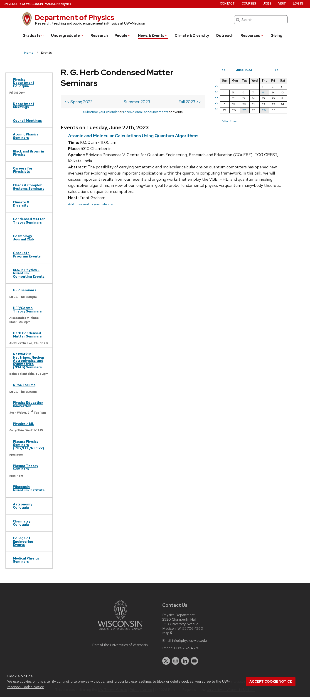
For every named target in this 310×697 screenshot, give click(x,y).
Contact (227, 3)
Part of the (120, 645)
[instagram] (176, 661)
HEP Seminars (24, 290)
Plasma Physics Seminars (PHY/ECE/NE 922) (28, 444)
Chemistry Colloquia (21, 523)
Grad (31, 35)
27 (244, 110)
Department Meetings (23, 105)
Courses (249, 3)
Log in (298, 3)
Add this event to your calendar (90, 204)
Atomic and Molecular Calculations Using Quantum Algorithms (133, 136)
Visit (282, 3)
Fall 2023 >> (190, 101)
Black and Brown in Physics (28, 153)
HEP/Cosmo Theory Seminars (27, 309)
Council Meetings (27, 120)
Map (165, 633)
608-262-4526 (186, 648)
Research (99, 35)
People (121, 35)
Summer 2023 (137, 101)
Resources (250, 35)
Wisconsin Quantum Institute (29, 488)
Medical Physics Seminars (26, 560)
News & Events (151, 35)
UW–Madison (31, 4)
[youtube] (194, 661)
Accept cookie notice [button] (270, 681)
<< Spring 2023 (78, 101)
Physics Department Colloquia (23, 82)
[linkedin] (185, 661)
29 (263, 110)
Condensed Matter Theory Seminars (29, 220)
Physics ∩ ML (23, 424)
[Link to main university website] (120, 630)
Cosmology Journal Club (23, 237)
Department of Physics (74, 17)
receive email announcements (145, 112)
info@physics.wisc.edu (189, 640)
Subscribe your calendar (101, 112)
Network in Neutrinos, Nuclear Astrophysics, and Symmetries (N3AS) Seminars (28, 360)
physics (66, 4)
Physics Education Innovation (28, 404)
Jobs (267, 3)
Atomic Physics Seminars (25, 136)
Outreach (225, 35)
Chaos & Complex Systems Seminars (28, 186)
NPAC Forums (24, 385)
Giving (276, 35)
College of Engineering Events (23, 541)
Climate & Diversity (192, 35)
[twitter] (166, 661)
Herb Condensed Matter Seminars (27, 334)
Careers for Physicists (23, 170)
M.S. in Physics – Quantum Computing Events (28, 273)
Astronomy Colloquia (22, 506)
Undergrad (65, 35)
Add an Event (229, 120)
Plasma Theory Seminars (25, 467)
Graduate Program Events (27, 254)
